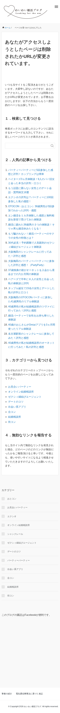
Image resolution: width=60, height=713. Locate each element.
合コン (12, 412)
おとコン (11, 498)
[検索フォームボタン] (52, 145)
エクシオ (11, 516)
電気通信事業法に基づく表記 (29, 693)
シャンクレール (15, 534)
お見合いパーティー (19, 386)
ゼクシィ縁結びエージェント (24, 396)
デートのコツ (16, 401)
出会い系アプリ (17, 406)
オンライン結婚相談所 (21, 391)
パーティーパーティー (18, 560)
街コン (12, 422)
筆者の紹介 (7, 693)
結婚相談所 (14, 416)
